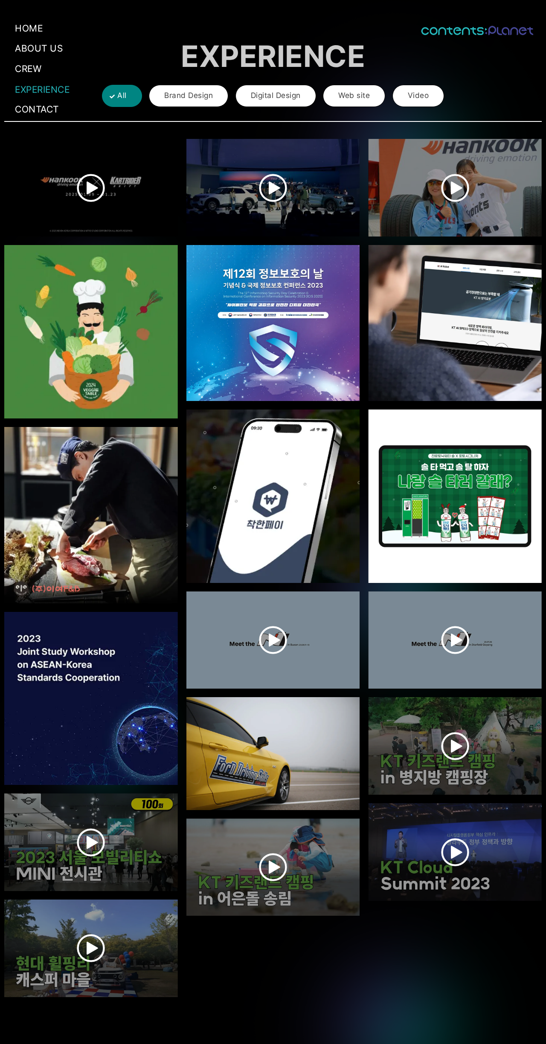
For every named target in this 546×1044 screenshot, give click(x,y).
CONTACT (37, 109)
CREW (28, 68)
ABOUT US (39, 48)
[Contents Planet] (477, 30)
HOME (29, 28)
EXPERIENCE (42, 87)
